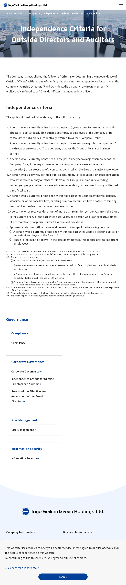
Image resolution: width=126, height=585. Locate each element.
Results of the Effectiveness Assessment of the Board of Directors (29, 396)
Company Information (20, 532)
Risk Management (22, 430)
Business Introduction (77, 532)
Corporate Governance (25, 371)
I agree (63, 576)
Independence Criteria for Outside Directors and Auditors (32, 381)
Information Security (24, 458)
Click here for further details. (22, 568)
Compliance (18, 343)
